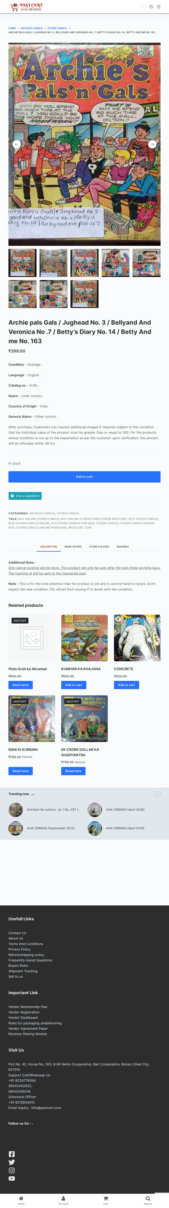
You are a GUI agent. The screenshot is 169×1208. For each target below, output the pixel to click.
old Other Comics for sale (72, 523)
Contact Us (17, 933)
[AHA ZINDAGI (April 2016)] (95, 810)
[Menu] (159, 7)
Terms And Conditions (25, 944)
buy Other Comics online (28, 523)
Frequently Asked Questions (30, 960)
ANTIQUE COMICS (42, 513)
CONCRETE (123, 669)
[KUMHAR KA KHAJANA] (84, 638)
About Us (15, 938)
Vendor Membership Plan (27, 1007)
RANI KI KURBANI (23, 750)
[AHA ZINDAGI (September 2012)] (15, 828)
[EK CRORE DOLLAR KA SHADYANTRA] (84, 718)
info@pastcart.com (46, 1108)
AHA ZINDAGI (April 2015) (125, 828)
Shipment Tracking (23, 971)
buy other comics (143, 519)
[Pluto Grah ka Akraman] (31, 638)
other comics (107, 523)
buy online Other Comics (38, 519)
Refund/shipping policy (26, 955)
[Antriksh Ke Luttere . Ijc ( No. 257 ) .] (15, 810)
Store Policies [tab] (99, 546)
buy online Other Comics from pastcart (94, 519)
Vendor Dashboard (23, 1017)
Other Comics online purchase (41, 527)
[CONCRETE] (137, 638)
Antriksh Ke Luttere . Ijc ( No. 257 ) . (53, 810)
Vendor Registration (23, 1012)
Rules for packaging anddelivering (35, 1023)
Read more (21, 685)
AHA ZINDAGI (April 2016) (125, 810)
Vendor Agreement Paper (28, 1028)
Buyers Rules (18, 965)
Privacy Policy (19, 949)
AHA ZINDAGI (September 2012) (51, 828)
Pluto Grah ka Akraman (27, 669)
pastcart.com (80, 527)
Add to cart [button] (73, 685)
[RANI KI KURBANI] (31, 718)
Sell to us (15, 976)
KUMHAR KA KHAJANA (81, 669)
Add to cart (84, 477)
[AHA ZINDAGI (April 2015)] (95, 828)
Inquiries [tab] (123, 546)
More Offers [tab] (73, 546)
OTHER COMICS (68, 513)
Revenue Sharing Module (27, 1034)
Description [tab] (48, 546)
